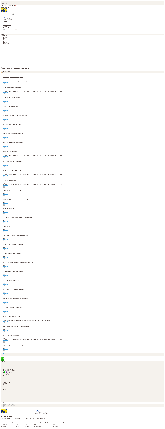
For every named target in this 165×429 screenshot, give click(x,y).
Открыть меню (7, 28)
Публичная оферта (7, 25)
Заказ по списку (6, 27)
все (11, 71)
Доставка (5, 22)
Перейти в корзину (5, 7)
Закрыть (2, 32)
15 (6, 71)
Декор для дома (8, 64)
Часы (14, 64)
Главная (5, 21)
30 (8, 71)
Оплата (4, 23)
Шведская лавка (5, 397)
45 (9, 71)
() (9, 404)
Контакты (5, 26)
